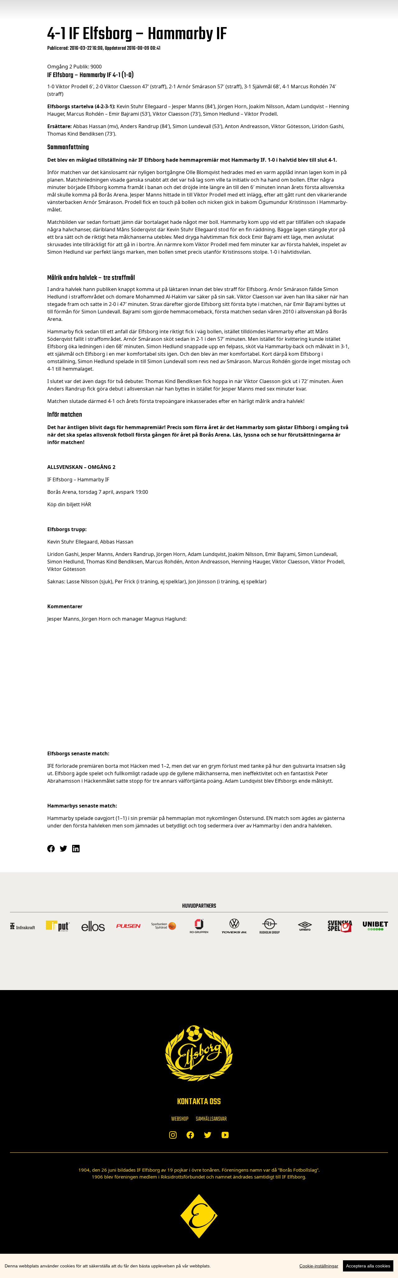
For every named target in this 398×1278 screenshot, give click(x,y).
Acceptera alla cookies (368, 1265)
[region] (199, 1266)
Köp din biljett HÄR (69, 504)
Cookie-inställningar (318, 1265)
